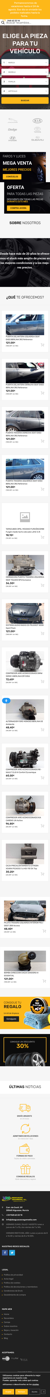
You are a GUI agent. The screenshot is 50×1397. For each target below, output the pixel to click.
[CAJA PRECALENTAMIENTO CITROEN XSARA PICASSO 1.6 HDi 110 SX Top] (25, 854)
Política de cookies (12, 1283)
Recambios (9, 1318)
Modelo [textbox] (12, 72)
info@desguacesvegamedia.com (21, 1220)
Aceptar (8, 1392)
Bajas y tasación (11, 1330)
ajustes (35, 1384)
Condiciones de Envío (13, 1291)
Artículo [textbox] (12, 91)
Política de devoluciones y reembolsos (21, 1287)
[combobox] (25, 62)
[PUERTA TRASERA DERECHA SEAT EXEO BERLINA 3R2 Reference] (25, 421)
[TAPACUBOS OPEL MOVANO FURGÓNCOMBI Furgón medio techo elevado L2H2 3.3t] (25, 517)
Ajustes (34, 1392)
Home (6, 1314)
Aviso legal (8, 1279)
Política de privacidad (13, 1275)
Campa (7, 1322)
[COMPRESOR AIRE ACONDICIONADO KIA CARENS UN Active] (25, 806)
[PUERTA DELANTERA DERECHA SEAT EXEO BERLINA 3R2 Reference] (25, 373)
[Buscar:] (21, 23)
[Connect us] (5, 1252)
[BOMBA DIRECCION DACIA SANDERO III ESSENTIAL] (25, 961)
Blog (6, 1338)
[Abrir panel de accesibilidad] (6, 700)
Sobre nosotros (10, 1326)
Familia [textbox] (11, 82)
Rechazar (21, 1392)
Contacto (8, 1334)
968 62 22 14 (13, 20)
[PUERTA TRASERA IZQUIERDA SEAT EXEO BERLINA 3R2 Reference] (25, 469)
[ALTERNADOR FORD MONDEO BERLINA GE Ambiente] (25, 709)
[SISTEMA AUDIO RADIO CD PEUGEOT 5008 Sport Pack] (25, 613)
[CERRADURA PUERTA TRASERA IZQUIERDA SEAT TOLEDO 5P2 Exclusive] (25, 565)
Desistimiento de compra (15, 1295)
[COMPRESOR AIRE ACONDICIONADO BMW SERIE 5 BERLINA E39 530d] (25, 661)
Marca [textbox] (11, 63)
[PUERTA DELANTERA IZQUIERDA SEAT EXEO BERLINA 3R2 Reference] (25, 325)
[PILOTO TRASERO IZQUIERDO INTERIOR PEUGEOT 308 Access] (25, 911)
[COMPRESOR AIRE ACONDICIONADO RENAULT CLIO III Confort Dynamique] (25, 757)
